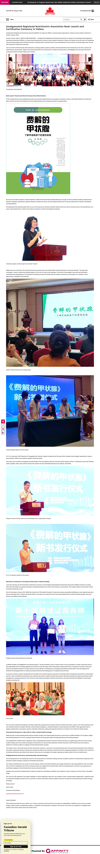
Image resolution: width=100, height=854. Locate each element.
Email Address (9, 840)
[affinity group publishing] (3, 429)
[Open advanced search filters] (85, 19)
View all (96, 2)
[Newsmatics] (3, 432)
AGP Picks (4, 2)
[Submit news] (3, 421)
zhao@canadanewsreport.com (15, 793)
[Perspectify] (3, 425)
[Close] (28, 822)
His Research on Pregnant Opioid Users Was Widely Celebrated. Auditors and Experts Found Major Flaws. (63, 2)
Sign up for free (15, 846)
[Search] (81, 19)
